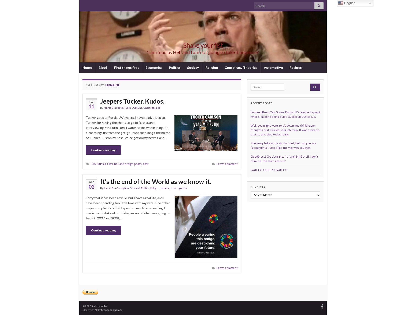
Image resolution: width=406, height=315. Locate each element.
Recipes (295, 67)
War (146, 164)
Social (129, 107)
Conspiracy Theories (241, 67)
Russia (101, 164)
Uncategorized (151, 107)
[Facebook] (322, 306)
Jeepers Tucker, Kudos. (132, 101)
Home (87, 67)
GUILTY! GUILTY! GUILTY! (269, 170)
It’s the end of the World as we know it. (155, 181)
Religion (212, 67)
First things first (126, 67)
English (349, 3)
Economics (153, 67)
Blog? (103, 67)
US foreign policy (130, 164)
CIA (93, 164)
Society (193, 67)
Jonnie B (108, 107)
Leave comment (227, 164)
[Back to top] (396, 305)
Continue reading (103, 150)
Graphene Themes (111, 309)
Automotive (273, 67)
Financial (135, 188)
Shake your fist (203, 45)
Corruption (122, 188)
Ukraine (137, 107)
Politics (175, 67)
